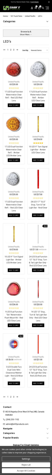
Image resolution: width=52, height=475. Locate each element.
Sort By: (25, 50)
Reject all (26, 464)
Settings (26, 458)
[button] (26, 33)
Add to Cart (14, 105)
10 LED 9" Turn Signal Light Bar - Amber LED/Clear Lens (38, 150)
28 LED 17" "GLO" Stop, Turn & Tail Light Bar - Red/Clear (38, 205)
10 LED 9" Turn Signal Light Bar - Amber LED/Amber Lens (14, 260)
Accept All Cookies (26, 470)
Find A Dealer (34, 2)
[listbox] (39, 50)
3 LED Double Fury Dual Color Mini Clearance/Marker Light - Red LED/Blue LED (14, 373)
